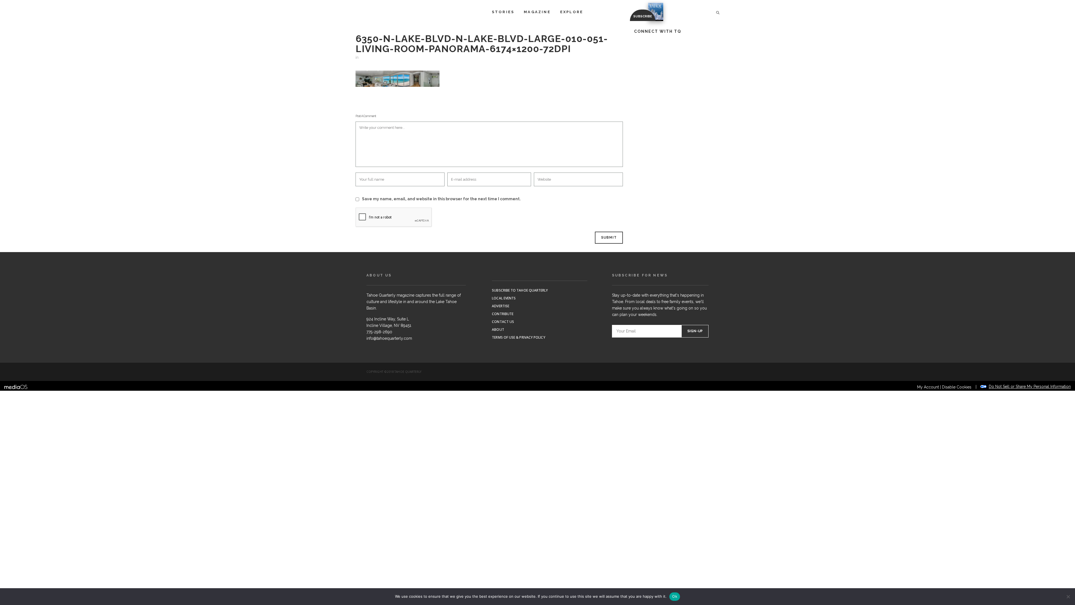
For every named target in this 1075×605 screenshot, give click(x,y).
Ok (674, 596)
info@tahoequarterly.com (389, 338)
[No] (1068, 596)
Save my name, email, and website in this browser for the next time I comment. (441, 199)
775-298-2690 (379, 332)
